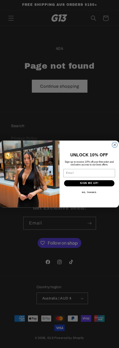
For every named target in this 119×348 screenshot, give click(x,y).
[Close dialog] (115, 145)
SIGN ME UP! (89, 183)
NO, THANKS (89, 192)
